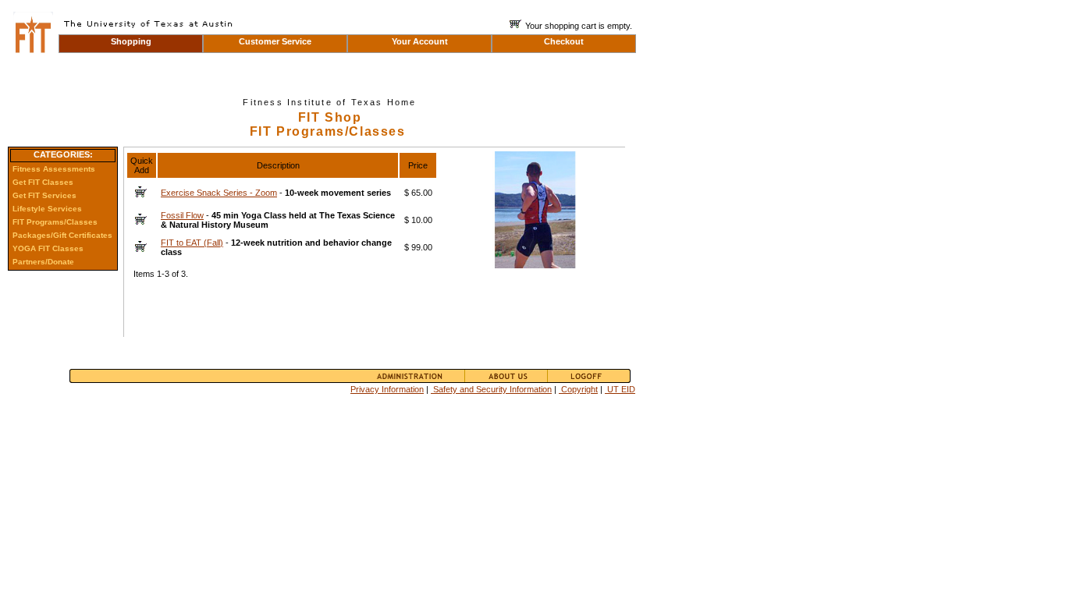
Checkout (564, 41)
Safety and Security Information (491, 389)
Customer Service (275, 41)
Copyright (578, 389)
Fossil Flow (182, 215)
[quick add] (140, 189)
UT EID (620, 389)
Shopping (131, 41)
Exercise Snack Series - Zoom (219, 192)
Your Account (420, 41)
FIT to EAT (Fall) (192, 242)
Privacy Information (387, 389)
